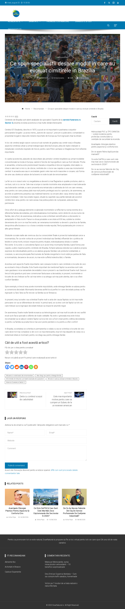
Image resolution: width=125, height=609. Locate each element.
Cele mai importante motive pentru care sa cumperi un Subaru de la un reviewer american (61, 399)
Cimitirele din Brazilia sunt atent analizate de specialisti (25, 379)
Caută (94, 116)
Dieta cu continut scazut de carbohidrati (31, 396)
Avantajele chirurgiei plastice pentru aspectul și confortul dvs (17, 511)
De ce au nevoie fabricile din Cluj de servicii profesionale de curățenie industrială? (74, 512)
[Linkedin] (21, 367)
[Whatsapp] (31, 367)
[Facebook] (7, 367)
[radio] (7, 352)
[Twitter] (12, 367)
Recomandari (62, 57)
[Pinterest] (26, 367)
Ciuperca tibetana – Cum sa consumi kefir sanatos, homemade (61, 575)
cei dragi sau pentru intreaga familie (49, 375)
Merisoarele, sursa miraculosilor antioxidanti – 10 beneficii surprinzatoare (57, 564)
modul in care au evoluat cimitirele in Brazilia (63, 379)
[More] (36, 367)
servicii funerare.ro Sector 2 (16, 382)
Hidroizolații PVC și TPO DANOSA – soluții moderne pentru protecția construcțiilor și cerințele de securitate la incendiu (105, 135)
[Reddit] (17, 367)
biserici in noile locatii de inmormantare (20, 375)
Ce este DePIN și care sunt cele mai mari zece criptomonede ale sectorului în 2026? (45, 512)
